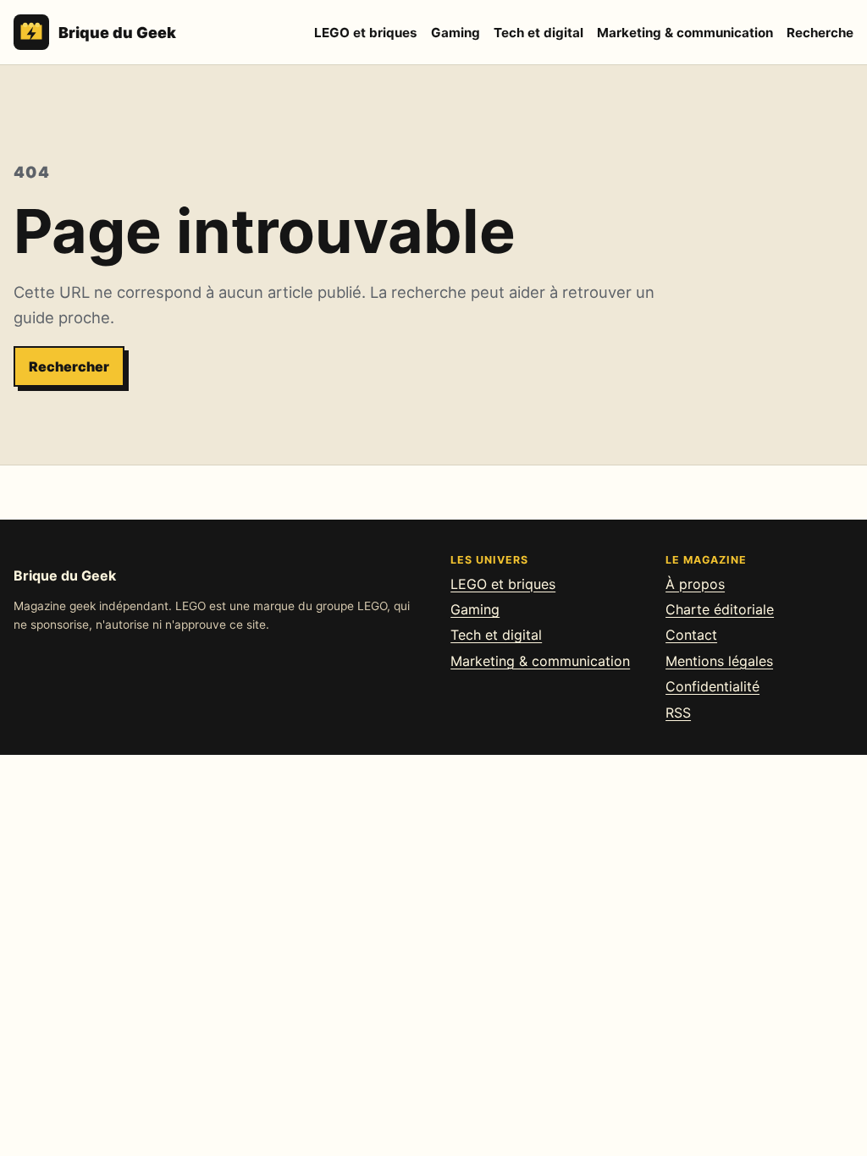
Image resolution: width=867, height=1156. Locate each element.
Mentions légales (719, 660)
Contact (691, 634)
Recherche (820, 33)
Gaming (455, 33)
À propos (695, 583)
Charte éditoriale (719, 609)
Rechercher (69, 366)
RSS (678, 712)
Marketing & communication (685, 33)
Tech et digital (538, 33)
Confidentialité (712, 686)
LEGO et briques (365, 33)
